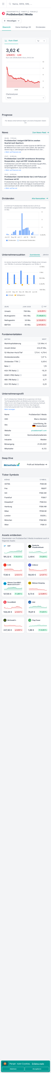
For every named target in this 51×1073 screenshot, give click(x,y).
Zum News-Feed (39, 132)
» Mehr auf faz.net (10, 188)
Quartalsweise (35, 255)
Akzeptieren (37, 1069)
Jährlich (46, 255)
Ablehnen (13, 1069)
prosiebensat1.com (39, 430)
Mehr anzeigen (9, 409)
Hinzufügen (11, 21)
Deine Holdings (23, 27)
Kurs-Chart (13, 40)
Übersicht (6, 27)
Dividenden (40, 27)
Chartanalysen (12, 94)
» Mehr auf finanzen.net (12, 152)
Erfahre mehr (38, 1063)
